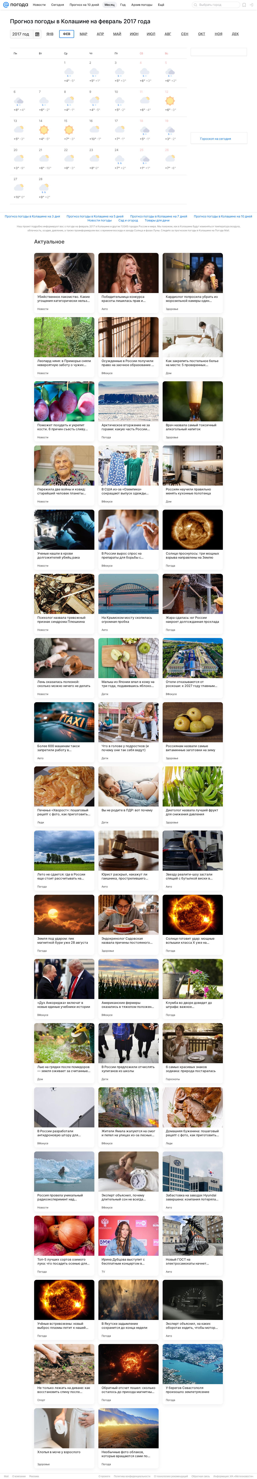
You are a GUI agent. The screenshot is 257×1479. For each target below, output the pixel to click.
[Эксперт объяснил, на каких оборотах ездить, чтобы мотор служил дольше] (193, 1310)
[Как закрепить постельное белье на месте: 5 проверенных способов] (193, 347)
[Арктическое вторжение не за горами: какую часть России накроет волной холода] (128, 411)
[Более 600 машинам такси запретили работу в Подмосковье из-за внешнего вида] (64, 732)
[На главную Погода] (18, 5)
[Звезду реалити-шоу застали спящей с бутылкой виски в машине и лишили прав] (193, 861)
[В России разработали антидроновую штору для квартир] (64, 1117)
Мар (83, 34)
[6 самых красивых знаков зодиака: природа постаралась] (193, 1053)
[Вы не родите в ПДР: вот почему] (128, 796)
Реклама (34, 1476)
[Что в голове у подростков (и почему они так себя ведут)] (128, 732)
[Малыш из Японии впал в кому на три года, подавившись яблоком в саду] (128, 668)
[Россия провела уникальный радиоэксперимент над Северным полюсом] (64, 1181)
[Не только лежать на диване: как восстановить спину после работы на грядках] (64, 1374)
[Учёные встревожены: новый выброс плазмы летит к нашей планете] (64, 1310)
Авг (168, 34)
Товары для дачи (157, 220)
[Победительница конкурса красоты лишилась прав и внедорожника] (128, 283)
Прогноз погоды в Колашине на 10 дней (223, 216)
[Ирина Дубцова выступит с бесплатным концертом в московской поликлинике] (128, 1246)
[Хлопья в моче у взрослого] (64, 1438)
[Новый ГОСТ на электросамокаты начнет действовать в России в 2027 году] (193, 1246)
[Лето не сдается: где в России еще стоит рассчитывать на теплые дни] (64, 861)
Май (117, 34)
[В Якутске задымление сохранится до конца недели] (128, 1310)
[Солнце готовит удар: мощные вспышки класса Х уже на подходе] (193, 925)
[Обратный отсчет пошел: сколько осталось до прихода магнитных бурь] (128, 1374)
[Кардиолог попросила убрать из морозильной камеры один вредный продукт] (193, 283)
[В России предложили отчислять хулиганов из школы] (128, 1053)
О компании (19, 1476)
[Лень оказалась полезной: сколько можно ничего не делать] (64, 668)
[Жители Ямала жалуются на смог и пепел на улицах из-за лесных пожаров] (128, 1117)
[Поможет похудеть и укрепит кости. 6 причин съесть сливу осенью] (64, 411)
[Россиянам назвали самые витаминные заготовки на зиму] (193, 732)
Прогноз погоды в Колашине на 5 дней (95, 216)
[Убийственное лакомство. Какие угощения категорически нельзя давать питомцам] (64, 283)
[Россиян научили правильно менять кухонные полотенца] (193, 475)
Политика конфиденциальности (132, 1476)
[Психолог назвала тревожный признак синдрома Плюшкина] (64, 604)
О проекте (104, 1476)
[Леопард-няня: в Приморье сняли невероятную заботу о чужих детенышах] (64, 347)
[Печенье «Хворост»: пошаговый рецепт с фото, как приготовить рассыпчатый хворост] (64, 796)
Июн (134, 34)
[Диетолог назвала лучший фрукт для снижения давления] (193, 796)
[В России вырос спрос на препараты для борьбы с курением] (128, 540)
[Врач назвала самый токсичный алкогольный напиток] (193, 411)
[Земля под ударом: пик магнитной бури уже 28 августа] (64, 925)
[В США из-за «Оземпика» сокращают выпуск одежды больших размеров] (128, 475)
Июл (151, 34)
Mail (6, 1476)
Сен (184, 34)
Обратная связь (201, 1476)
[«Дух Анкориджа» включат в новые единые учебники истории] (64, 989)
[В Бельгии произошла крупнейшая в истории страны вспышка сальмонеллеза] (193, 1438)
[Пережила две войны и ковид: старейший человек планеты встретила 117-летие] (64, 475)
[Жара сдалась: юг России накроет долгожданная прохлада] (193, 604)
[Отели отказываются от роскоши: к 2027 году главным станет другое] (193, 668)
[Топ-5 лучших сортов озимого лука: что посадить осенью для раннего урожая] (64, 1246)
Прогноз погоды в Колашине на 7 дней (158, 216)
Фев (66, 34)
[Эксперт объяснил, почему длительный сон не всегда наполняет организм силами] (128, 1181)
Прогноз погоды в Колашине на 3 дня (32, 216)
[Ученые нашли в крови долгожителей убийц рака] (64, 540)
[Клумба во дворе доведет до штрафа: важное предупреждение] (193, 989)
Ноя (218, 34)
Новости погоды (100, 220)
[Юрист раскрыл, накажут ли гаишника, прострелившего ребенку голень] (128, 861)
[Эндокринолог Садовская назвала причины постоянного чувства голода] (128, 925)
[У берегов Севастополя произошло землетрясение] (193, 1374)
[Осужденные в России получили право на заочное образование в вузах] (128, 347)
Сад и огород (128, 220)
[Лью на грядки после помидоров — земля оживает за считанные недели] (64, 1053)
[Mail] (6, 5)
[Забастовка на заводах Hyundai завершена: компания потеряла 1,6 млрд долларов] (193, 1181)
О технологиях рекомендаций (171, 1476)
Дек (235, 34)
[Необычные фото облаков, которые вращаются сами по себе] (128, 1438)
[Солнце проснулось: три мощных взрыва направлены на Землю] (193, 540)
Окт (201, 34)
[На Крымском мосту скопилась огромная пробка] (128, 604)
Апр (100, 34)
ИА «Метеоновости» (241, 1476)
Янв (49, 34)
